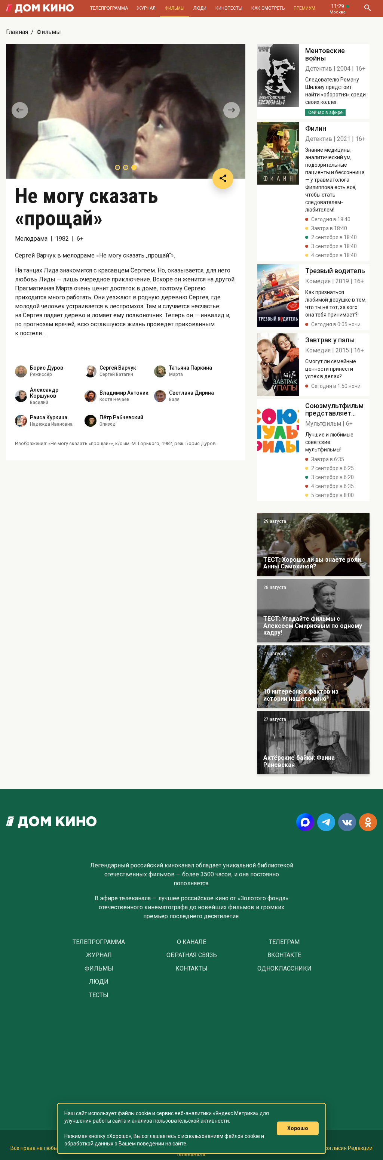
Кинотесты (228, 8)
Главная (17, 32)
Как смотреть (268, 8)
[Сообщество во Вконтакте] (347, 822)
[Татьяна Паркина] (160, 371)
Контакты (191, 968)
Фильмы (174, 8)
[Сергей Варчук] (90, 371)
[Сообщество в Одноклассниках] (368, 822)
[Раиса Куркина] (21, 421)
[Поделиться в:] (222, 178)
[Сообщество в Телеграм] (326, 822)
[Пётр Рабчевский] (90, 421)
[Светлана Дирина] (160, 396)
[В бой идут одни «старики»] (313, 610)
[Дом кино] (40, 8)
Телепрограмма (109, 8)
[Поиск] (367, 9)
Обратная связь (191, 955)
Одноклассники (284, 968)
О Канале (191, 942)
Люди (199, 8)
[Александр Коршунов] (21, 396)
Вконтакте (284, 955)
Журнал (146, 8)
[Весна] (313, 742)
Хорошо (297, 1128)
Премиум (304, 8)
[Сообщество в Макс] (305, 822)
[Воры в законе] (313, 544)
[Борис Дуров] (21, 371)
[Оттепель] (313, 677)
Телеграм (284, 942)
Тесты (98, 995)
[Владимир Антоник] (90, 396)
